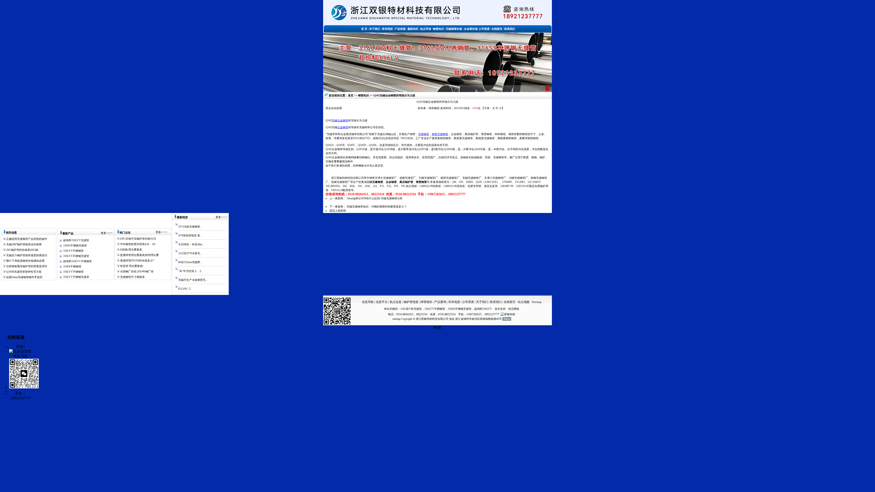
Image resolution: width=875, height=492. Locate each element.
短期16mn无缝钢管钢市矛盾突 (23, 277)
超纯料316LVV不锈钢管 (77, 261)
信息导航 (368, 302)
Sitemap (537, 302)
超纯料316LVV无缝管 (76, 240)
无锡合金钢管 (340, 120)
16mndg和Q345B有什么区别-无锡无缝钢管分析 (375, 198)
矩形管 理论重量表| (131, 266)
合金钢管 (342, 127)
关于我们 (482, 302)
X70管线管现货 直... (190, 235)
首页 (350, 95)
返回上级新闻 (337, 210)
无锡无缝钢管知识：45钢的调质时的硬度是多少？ (377, 206)
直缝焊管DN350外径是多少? (136, 260)
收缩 (437, 327)
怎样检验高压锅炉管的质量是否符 (26, 266)
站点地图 (524, 302)
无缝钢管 (423, 134)
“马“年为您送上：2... (190, 271)
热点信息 (395, 302)
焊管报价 (426, 302)
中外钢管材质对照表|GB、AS (137, 244)
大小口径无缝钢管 (372, 182)
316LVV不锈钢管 (73, 250)
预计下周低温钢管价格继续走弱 (24, 260)
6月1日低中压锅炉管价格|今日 (137, 238)
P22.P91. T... (185, 288)
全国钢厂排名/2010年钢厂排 (136, 271)
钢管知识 (364, 95)
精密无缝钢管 (440, 134)
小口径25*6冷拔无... (190, 253)
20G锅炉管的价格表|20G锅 (21, 249)
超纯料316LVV (483, 308)
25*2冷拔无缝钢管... (190, 226)
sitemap (396, 318)
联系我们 (496, 302)
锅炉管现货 (411, 302)
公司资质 (468, 302)
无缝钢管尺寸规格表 (132, 277)
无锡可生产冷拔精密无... (193, 280)
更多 (103, 233)
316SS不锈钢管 (72, 266)
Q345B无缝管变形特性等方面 (23, 271)
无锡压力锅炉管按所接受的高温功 (26, 255)
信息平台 (382, 302)
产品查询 (440, 302)
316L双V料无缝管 (411, 308)
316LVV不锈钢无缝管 (76, 256)
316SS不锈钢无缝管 (75, 245)
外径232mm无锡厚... (190, 262)
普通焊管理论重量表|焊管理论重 (139, 255)
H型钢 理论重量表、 (132, 249)
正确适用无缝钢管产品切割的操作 (26, 239)
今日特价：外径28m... (191, 244)
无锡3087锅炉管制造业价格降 (23, 244)
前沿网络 (513, 308)
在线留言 (510, 302)
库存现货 (454, 302)
